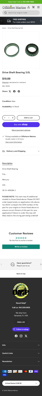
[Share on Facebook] (14, 91)
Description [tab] (7, 163)
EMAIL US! (21, 322)
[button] (33, 7)
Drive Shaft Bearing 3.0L (15, 28)
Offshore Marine (12, 390)
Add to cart (28, 118)
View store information (13, 142)
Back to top (21, 274)
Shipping (5, 82)
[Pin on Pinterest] (19, 91)
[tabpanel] (21, 180)
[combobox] (21, 12)
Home (4, 28)
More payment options (21, 130)
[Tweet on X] (10, 91)
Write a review (21, 247)
